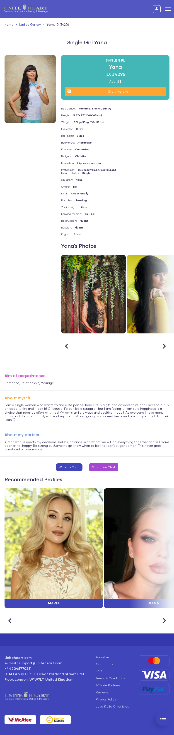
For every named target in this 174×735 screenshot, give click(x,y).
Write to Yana (69, 467)
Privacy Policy (106, 699)
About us (102, 657)
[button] (164, 346)
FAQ (99, 671)
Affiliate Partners (108, 685)
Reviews (102, 692)
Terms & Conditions (110, 678)
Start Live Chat (103, 467)
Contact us (104, 664)
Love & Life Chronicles (112, 706)
